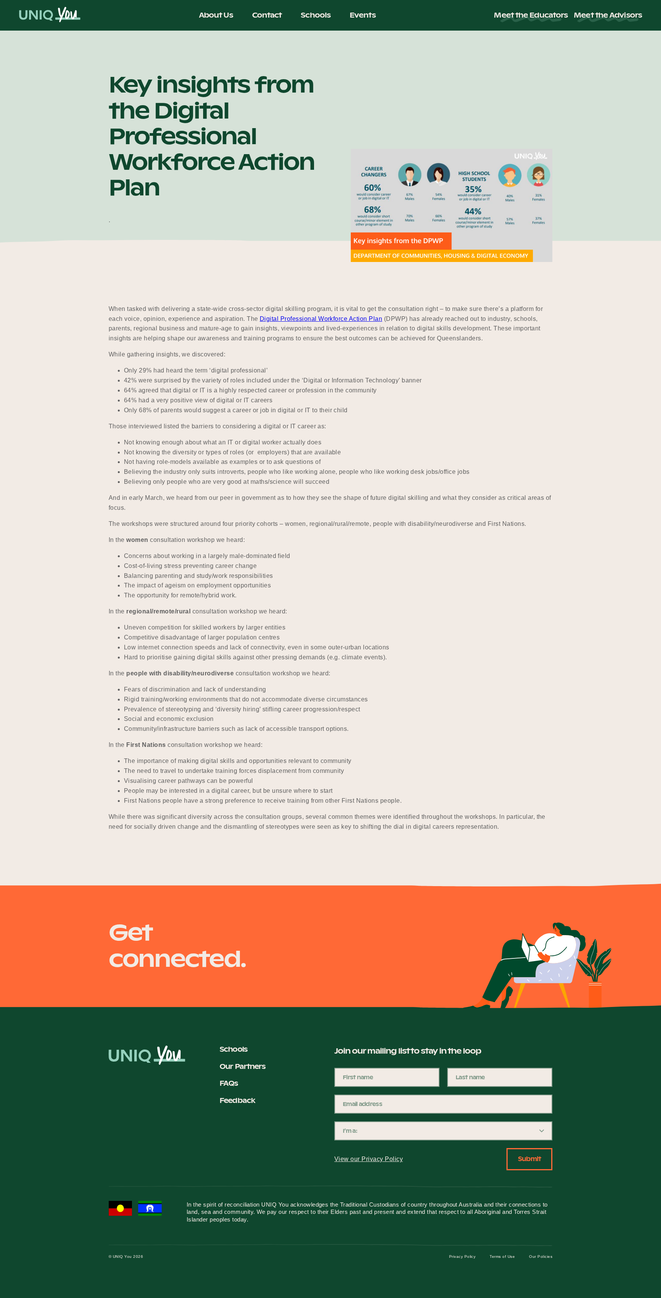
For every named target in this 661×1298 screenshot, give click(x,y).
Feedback (237, 1100)
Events (363, 15)
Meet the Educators (531, 15)
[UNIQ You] (49, 15)
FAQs (229, 1083)
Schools (315, 15)
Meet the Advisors (608, 15)
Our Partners (243, 1066)
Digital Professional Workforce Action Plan (321, 319)
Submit (529, 1159)
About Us (216, 15)
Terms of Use (502, 1256)
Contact (267, 15)
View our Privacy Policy (368, 1159)
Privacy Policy (462, 1256)
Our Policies (540, 1256)
